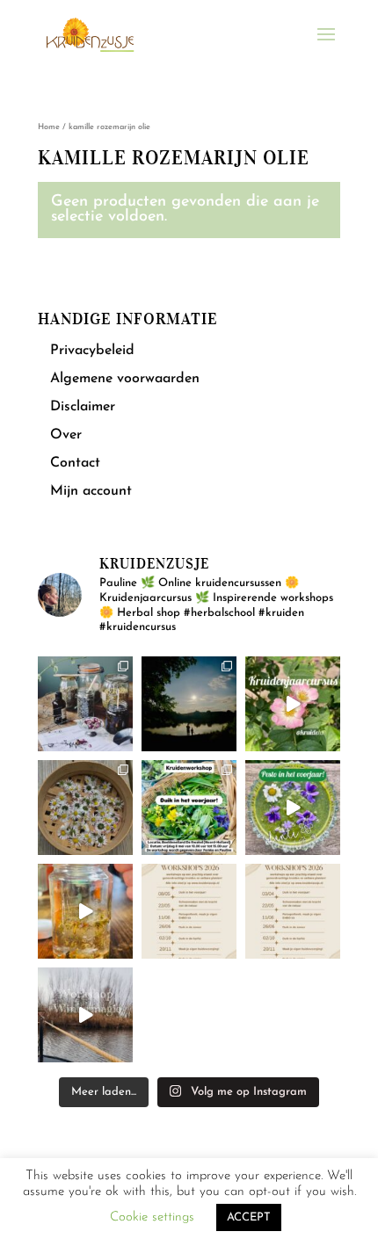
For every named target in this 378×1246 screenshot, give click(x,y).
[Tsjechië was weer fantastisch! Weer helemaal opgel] (189, 703)
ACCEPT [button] (249, 1217)
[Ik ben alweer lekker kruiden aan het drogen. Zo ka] (85, 807)
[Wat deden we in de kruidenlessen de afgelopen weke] (85, 911)
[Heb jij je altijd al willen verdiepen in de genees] (292, 703)
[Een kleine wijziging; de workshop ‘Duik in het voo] (189, 911)
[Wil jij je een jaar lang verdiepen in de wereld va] (85, 703)
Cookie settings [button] (152, 1217)
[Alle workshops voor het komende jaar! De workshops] (292, 911)
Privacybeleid (92, 351)
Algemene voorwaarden (125, 379)
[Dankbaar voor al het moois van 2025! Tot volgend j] (85, 1014)
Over (66, 435)
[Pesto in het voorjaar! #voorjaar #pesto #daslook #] (292, 807)
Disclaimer (82, 407)
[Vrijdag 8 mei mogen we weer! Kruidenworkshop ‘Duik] (189, 807)
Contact (75, 463)
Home (49, 127)
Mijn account (91, 491)
